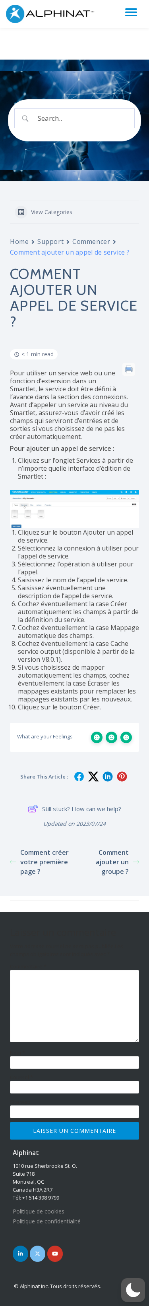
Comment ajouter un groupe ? (112, 862)
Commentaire (28, 967)
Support (50, 241)
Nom (17, 1053)
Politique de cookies (38, 1211)
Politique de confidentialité (47, 1221)
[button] (133, 1290)
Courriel (21, 1077)
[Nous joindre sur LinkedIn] (20, 1254)
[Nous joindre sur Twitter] (37, 1254)
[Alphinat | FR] (52, 14)
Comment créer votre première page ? (44, 862)
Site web (20, 1102)
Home (19, 241)
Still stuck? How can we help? (81, 809)
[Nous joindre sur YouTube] (55, 1254)
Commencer (91, 241)
